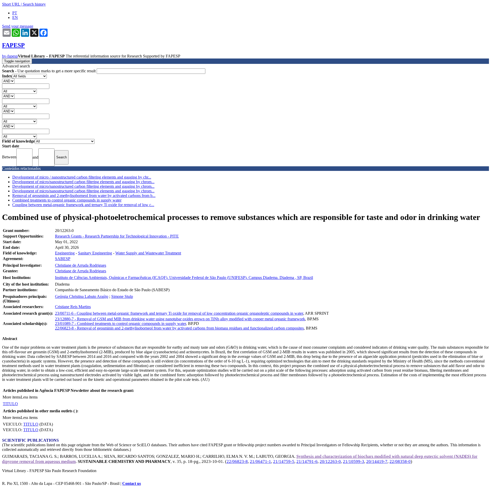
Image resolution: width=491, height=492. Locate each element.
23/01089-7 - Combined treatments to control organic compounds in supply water (120, 323)
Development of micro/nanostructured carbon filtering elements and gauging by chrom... (83, 182)
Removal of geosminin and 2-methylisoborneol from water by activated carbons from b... (83, 195)
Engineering (65, 253)
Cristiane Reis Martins (73, 306)
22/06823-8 (237, 461)
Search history (34, 4)
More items (12, 397)
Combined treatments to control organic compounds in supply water (66, 200)
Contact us (131, 483)
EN (15, 17)
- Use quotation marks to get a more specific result (49, 71)
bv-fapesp (10, 56)
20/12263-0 (330, 461)
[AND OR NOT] (8, 81)
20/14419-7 (376, 461)
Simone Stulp (122, 296)
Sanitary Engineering (95, 253)
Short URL (11, 4)
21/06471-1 (260, 461)
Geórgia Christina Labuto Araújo (81, 296)
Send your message (17, 26)
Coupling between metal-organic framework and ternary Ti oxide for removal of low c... (83, 205)
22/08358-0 (400, 461)
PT (14, 13)
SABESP (62, 258)
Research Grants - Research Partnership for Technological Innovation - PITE (117, 236)
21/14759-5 (283, 461)
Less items (29, 397)
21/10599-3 (353, 461)
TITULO (10, 404)
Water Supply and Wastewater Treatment (148, 253)
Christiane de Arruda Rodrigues (80, 265)
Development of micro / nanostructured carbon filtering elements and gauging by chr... (81, 177)
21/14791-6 (307, 461)
